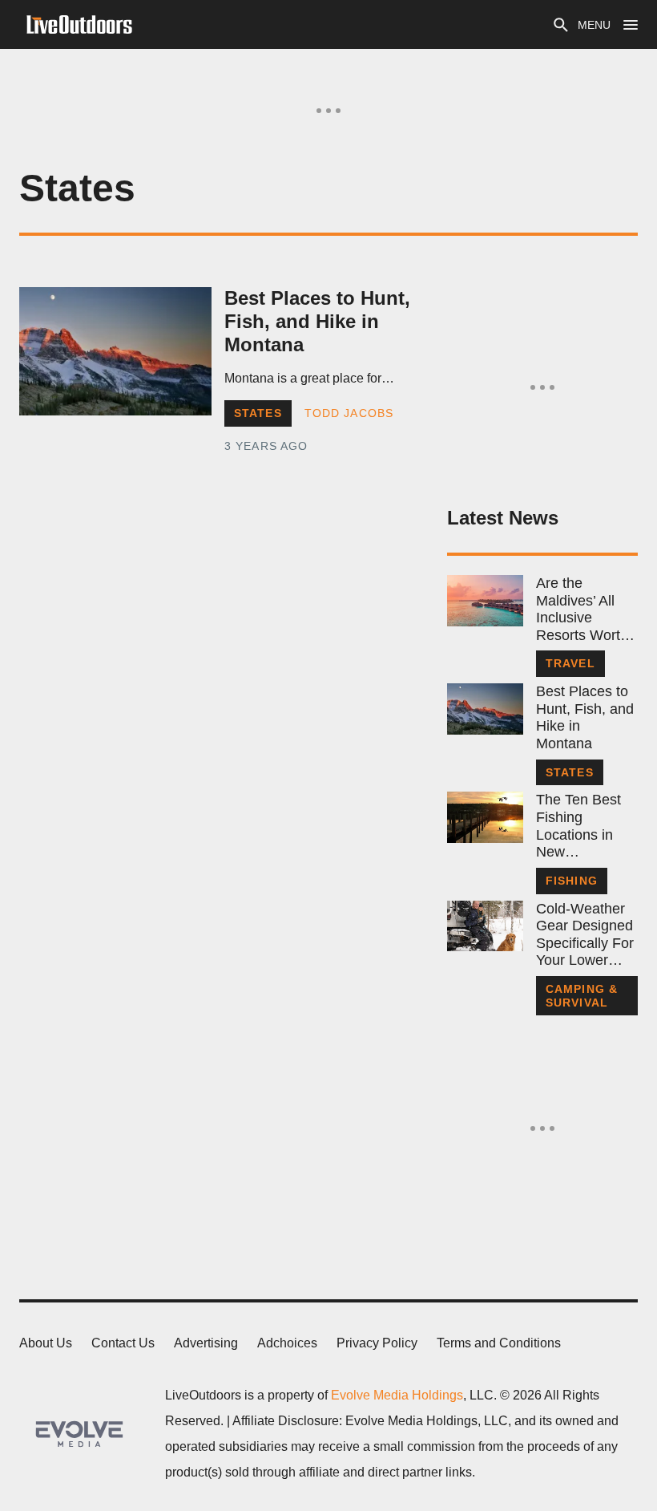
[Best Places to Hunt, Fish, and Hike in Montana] (115, 351)
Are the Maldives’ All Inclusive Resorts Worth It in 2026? (582, 609)
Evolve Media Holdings (397, 1395)
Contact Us (123, 1343)
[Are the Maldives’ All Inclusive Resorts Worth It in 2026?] (485, 600)
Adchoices (287, 1343)
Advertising (206, 1343)
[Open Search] (561, 24)
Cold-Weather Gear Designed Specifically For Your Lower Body (585, 935)
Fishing (572, 880)
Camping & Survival (582, 995)
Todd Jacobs (348, 413)
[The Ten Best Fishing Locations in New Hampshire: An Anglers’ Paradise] (485, 817)
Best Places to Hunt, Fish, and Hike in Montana (317, 321)
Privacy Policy (377, 1343)
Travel (570, 663)
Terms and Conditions (499, 1343)
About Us (45, 1343)
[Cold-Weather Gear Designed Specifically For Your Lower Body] (485, 926)
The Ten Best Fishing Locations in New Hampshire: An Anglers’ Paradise (583, 826)
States (258, 413)
